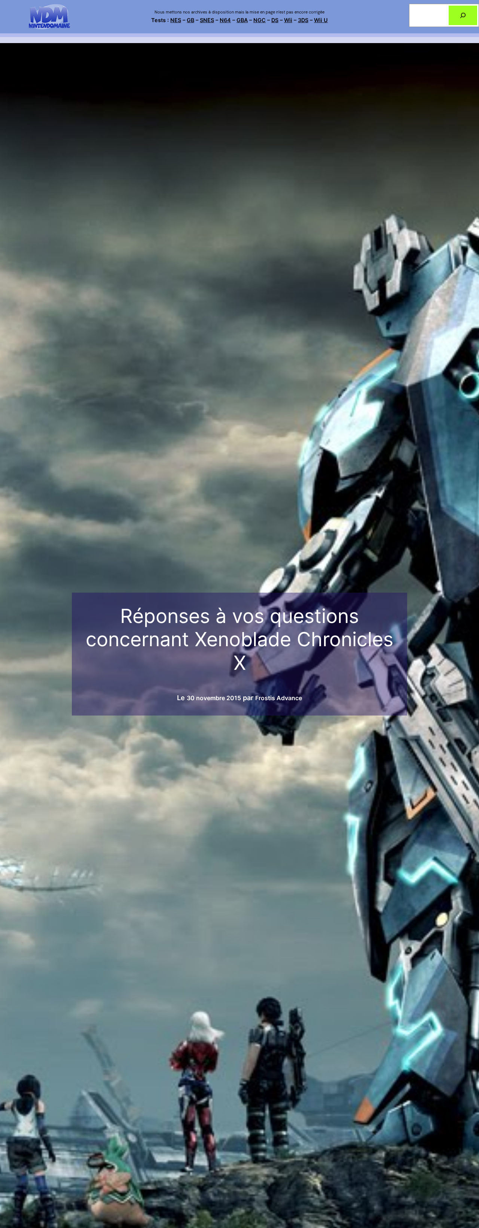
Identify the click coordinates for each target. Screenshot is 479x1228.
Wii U (321, 20)
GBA (242, 20)
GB (190, 20)
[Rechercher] (463, 15)
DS (274, 20)
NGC (259, 20)
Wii (288, 20)
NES (175, 20)
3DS (303, 20)
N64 (225, 20)
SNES (207, 20)
